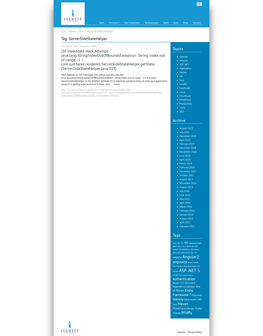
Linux (182, 91)
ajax (192, 253)
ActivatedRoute (184, 249)
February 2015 (187, 226)
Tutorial (177, 312)
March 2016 (186, 206)
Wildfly (186, 312)
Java (76, 46)
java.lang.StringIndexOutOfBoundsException (82, 92)
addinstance (195, 249)
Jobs (176, 22)
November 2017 (188, 171)
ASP (198, 266)
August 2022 (186, 128)
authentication (184, 278)
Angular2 (190, 256)
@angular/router (195, 243)
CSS (182, 282)
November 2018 (188, 151)
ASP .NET (184, 64)
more (117, 84)
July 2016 (184, 190)
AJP (195, 253)
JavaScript (185, 87)
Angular (184, 60)
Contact (197, 22)
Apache (190, 262)
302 (178, 243)
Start (101, 22)
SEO (182, 111)
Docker (183, 72)
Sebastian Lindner (88, 46)
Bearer (176, 282)
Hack (128, 89)
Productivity (186, 103)
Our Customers (132, 22)
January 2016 (186, 214)
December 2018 (188, 147)
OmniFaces (185, 95)
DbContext (190, 282)
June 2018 (185, 155)
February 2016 (187, 210)
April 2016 (185, 202)
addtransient (185, 253)
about (175, 246)
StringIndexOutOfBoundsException (78, 95)
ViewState (114, 95)
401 (186, 243)
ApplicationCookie (190, 266)
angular (177, 257)
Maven (183, 303)
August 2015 (186, 218)
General (184, 56)
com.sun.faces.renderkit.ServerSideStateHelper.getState (98, 89)
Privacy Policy (195, 332)
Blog (185, 22)
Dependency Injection (184, 286)
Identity (178, 299)
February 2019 (187, 143)
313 (68, 89)
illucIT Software (68, 31)
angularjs (180, 261)
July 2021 (184, 132)
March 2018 (186, 163)
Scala (182, 107)
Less (175, 304)
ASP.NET (176, 271)
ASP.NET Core (177, 275)
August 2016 (186, 187)
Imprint (181, 332)
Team (166, 22)
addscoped (177, 253)
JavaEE (183, 84)
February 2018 (187, 167)
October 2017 (187, 175)
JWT (200, 299)
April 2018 (185, 159)
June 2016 (185, 194)
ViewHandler (102, 95)
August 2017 (186, 179)
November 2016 (188, 183)
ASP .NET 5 (189, 270)
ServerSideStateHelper (120, 92)
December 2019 (188, 136)
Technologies (151, 22)
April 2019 (185, 140)
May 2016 (185, 198)
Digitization (185, 68)
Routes (191, 308)
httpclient (197, 295)
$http (175, 243)
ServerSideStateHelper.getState (147, 92)
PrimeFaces (185, 99)
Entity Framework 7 (183, 292)
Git (181, 76)
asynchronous (188, 275)
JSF (106, 92)
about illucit (181, 246)
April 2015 (185, 222)
